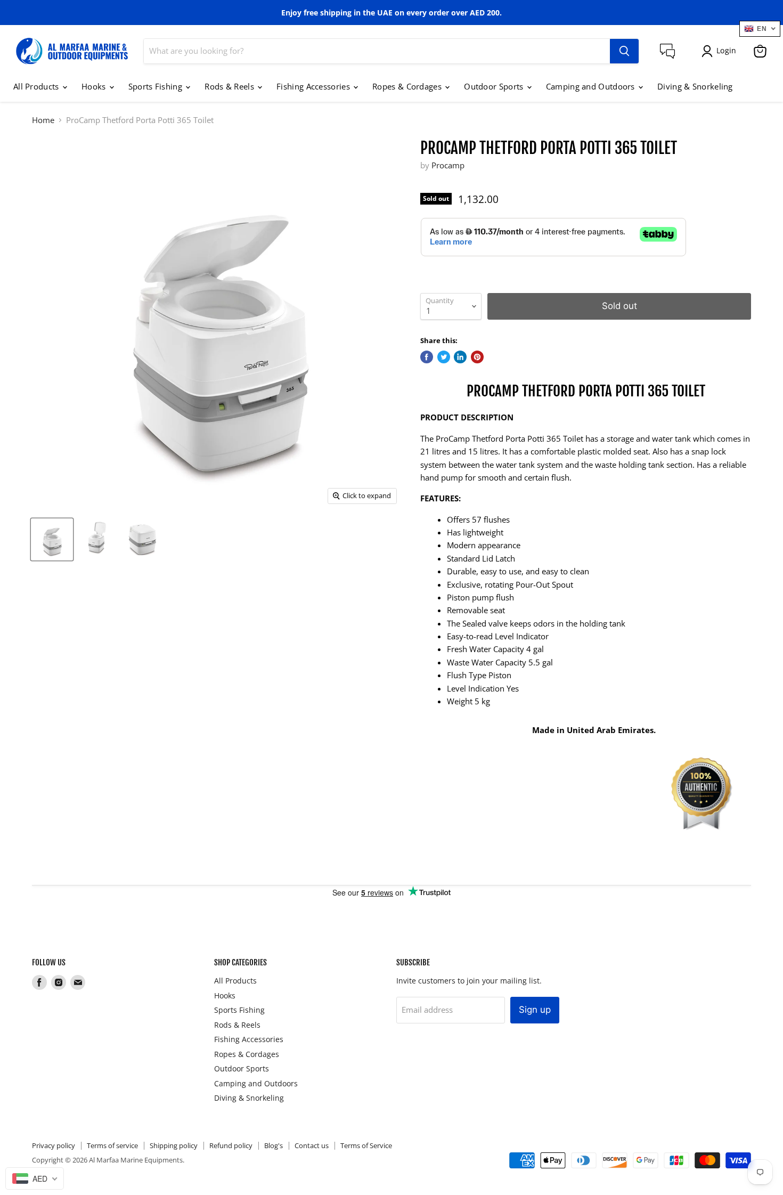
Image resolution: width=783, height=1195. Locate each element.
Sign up (535, 1009)
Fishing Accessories (314, 86)
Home (43, 120)
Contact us (312, 1145)
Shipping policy (174, 1145)
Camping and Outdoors (591, 86)
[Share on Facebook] (426, 357)
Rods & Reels (230, 86)
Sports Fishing (156, 86)
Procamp (447, 165)
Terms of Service (366, 1145)
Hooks (94, 86)
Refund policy (230, 1145)
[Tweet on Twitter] (443, 357)
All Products (37, 86)
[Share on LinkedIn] (460, 357)
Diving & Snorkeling (695, 86)
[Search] (624, 51)
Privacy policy (53, 1145)
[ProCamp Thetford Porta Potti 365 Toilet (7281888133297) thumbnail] (52, 539)
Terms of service (112, 1145)
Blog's (273, 1145)
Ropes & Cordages (408, 86)
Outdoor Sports (495, 86)
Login (726, 50)
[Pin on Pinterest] (477, 357)
